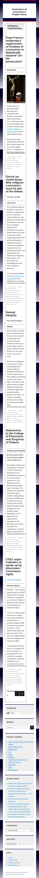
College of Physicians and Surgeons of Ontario (14, 420)
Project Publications (15, 747)
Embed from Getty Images (12, 74)
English (12, 713)
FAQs (10, 767)
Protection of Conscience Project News (19, 12)
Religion (11, 757)
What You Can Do (14, 762)
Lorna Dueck (16, 302)
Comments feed (14, 863)
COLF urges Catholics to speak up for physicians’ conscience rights (14, 567)
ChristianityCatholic (12, 160)
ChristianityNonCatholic (13, 162)
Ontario (14, 549)
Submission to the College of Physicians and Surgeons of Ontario (15, 436)
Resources (12, 765)
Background (12, 749)
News (16, 673)
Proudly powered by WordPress (14, 874)
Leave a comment (11, 304)
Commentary (10, 164)
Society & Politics (17, 545)
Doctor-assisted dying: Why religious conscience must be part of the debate (15, 184)
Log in (10, 857)
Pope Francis (10, 166)
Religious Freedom (12, 292)
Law (9, 752)
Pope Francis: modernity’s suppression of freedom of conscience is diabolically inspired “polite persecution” (15, 49)
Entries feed (12, 860)
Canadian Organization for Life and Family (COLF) (13, 677)
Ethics (10, 755)
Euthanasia (18, 164)
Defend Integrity (11, 314)
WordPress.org (13, 865)
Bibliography (13, 770)
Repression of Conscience (17, 760)
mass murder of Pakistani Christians (15, 129)
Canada (13, 158)
